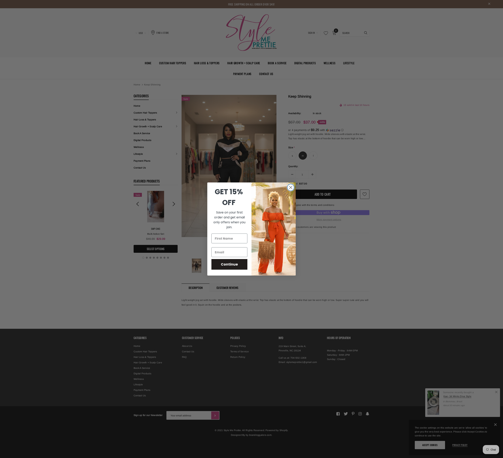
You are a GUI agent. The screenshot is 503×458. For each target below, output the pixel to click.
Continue (229, 264)
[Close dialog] (290, 187)
